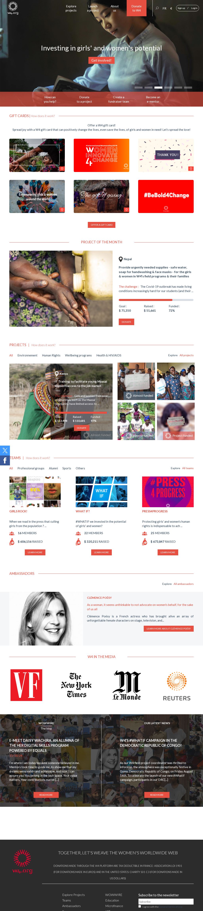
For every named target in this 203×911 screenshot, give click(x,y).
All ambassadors (184, 583)
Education (112, 900)
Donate (126, 321)
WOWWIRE (46, 723)
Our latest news (157, 723)
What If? (83, 511)
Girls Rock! (18, 511)
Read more (46, 794)
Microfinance (114, 906)
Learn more (35, 552)
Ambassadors (71, 906)
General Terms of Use (170, 906)
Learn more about (169, 628)
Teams (66, 900)
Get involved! (101, 60)
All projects (187, 355)
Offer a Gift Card (101, 224)
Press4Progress (155, 511)
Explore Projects (73, 895)
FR (164, 8)
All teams (188, 468)
